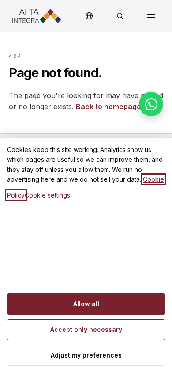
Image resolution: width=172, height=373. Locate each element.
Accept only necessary (86, 329)
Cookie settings (47, 195)
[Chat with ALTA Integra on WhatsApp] (151, 104)
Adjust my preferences (86, 355)
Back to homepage (108, 106)
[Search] (120, 16)
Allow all (86, 304)
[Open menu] (150, 16)
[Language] (89, 16)
